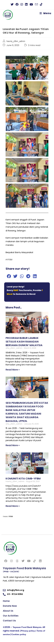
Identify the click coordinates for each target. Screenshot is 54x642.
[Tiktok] (34, 561)
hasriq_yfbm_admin (15, 41)
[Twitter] (23, 561)
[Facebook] (6, 561)
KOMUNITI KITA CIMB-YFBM (23, 478)
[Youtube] (29, 561)
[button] (9, 276)
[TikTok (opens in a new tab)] (41, 4)
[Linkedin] (40, 561)
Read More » (13, 369)
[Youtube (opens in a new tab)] (31, 4)
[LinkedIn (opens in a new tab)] (26, 4)
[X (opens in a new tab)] (13, 4)
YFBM (10, 516)
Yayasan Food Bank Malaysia (27, 627)
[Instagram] (11, 561)
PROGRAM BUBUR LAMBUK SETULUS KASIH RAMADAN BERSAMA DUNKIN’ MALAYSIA (24, 341)
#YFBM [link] (9, 259)
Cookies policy (18, 634)
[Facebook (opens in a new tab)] (17, 4)
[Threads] (17, 561)
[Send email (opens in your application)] (36, 4)
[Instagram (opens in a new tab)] (21, 4)
